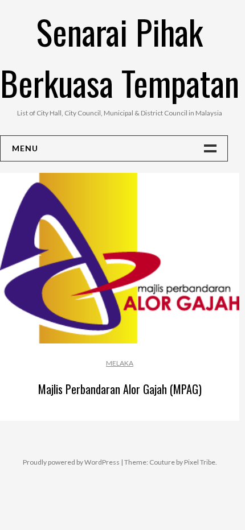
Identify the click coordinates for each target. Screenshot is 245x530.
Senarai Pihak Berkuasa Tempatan (119, 56)
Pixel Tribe (199, 462)
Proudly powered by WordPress (71, 462)
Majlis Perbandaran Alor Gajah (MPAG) (120, 389)
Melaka (119, 363)
